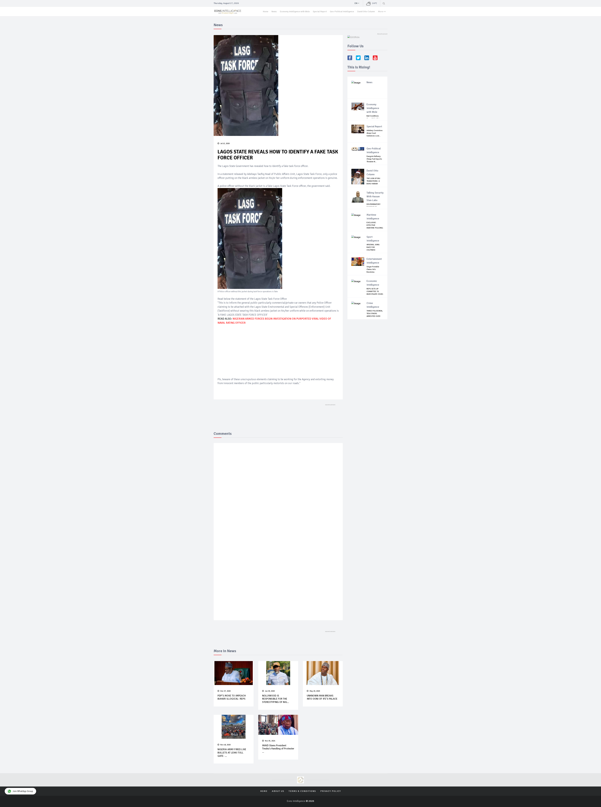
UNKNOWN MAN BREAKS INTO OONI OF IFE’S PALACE (322, 697)
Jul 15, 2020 (225, 143)
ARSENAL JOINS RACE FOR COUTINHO (373, 247)
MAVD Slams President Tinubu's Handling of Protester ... (278, 749)
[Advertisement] (278, 351)
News (274, 11)
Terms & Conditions (302, 791)
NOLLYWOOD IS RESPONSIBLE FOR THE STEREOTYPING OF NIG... (275, 699)
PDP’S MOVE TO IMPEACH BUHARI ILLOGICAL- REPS (232, 697)
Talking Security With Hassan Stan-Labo (375, 196)
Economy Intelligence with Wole (295, 11)
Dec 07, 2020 (225, 691)
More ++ (382, 11)
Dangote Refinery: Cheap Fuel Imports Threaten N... (374, 159)
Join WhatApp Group (23, 791)
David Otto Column (366, 11)
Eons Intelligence (296, 801)
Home (265, 11)
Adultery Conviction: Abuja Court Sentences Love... (375, 133)
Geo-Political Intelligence (342, 11)
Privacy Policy (330, 791)
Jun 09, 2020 (270, 691)
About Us (278, 791)
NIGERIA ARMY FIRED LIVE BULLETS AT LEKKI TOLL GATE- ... (232, 753)
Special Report (320, 11)
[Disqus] (278, 491)
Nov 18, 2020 (225, 745)
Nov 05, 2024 (270, 741)
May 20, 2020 (315, 691)
